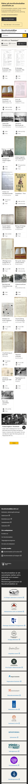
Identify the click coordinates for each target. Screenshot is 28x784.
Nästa (14, 443)
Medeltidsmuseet (5, 519)
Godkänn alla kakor (9, 19)
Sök (24, 35)
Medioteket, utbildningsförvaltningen (10, 512)
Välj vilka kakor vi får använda (12, 24)
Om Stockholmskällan (7, 537)
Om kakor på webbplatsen (8, 544)
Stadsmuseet (4, 515)
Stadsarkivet (4, 525)
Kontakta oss (4, 533)
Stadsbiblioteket (5, 522)
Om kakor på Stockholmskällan (9, 14)
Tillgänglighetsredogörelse (8, 540)
